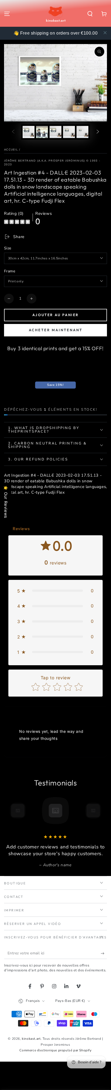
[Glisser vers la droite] (98, 132)
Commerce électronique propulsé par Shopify (55, 1050)
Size (7, 248)
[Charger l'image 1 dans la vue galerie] (28, 132)
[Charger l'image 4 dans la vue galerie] (69, 132)
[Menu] (7, 13)
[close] (105, 33)
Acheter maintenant (55, 330)
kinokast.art (31, 1038)
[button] (90, 13)
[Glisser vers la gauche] (13, 132)
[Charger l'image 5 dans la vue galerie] (82, 132)
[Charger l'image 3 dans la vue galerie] (55, 132)
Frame (9, 271)
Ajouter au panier (55, 315)
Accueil (11, 150)
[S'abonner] (104, 953)
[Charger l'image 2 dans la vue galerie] (42, 132)
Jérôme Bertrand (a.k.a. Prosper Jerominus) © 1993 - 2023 (52, 162)
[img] (17, 222)
